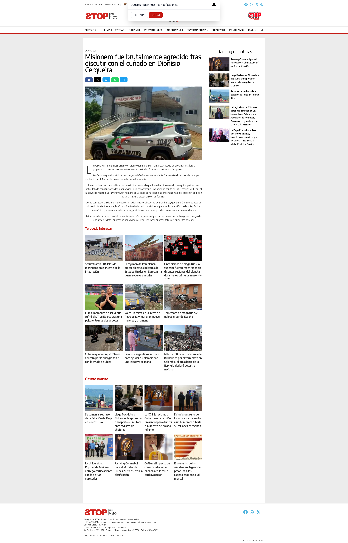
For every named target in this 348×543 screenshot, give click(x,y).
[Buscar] (262, 30)
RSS (85, 535)
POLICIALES (236, 30)
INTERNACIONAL (197, 30)
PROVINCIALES (153, 30)
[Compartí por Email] (106, 79)
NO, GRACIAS (139, 15)
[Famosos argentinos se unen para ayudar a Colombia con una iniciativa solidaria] (144, 338)
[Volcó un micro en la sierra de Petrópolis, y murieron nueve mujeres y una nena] (144, 297)
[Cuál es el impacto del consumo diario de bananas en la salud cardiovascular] (159, 447)
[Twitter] (257, 4)
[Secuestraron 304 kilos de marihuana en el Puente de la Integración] (104, 248)
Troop (261, 540)
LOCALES (134, 30)
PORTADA (90, 30)
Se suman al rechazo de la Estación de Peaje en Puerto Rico (245, 95)
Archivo (91, 535)
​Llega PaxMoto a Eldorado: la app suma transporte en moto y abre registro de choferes (245, 80)
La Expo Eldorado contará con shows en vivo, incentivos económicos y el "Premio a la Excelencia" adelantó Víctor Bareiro (244, 137)
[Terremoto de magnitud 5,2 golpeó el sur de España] (183, 297)
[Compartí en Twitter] (97, 79)
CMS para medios (249, 540)
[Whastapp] (251, 4)
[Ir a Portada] (101, 16)
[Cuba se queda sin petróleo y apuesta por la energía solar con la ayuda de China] (104, 338)
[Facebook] (246, 4)
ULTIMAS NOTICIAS (112, 30)
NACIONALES (175, 30)
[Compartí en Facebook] (89, 79)
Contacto (119, 535)
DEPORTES (218, 30)
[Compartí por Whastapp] (115, 79)
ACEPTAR (156, 15)
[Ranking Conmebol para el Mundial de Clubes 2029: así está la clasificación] (129, 447)
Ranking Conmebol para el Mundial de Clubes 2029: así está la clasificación (244, 63)
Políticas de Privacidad (105, 535)
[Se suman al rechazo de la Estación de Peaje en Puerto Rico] (99, 398)
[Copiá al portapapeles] (124, 79)
